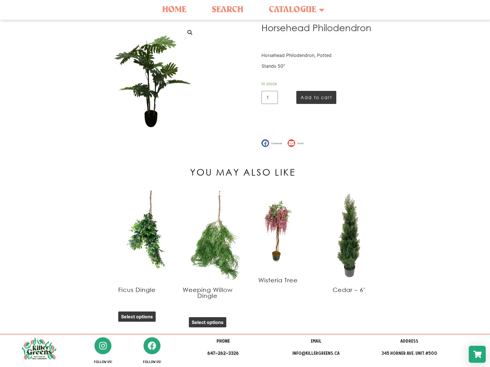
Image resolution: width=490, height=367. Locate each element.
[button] (273, 143)
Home (174, 10)
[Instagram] (102, 345)
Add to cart (316, 97)
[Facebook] (151, 345)
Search (227, 10)
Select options (137, 316)
